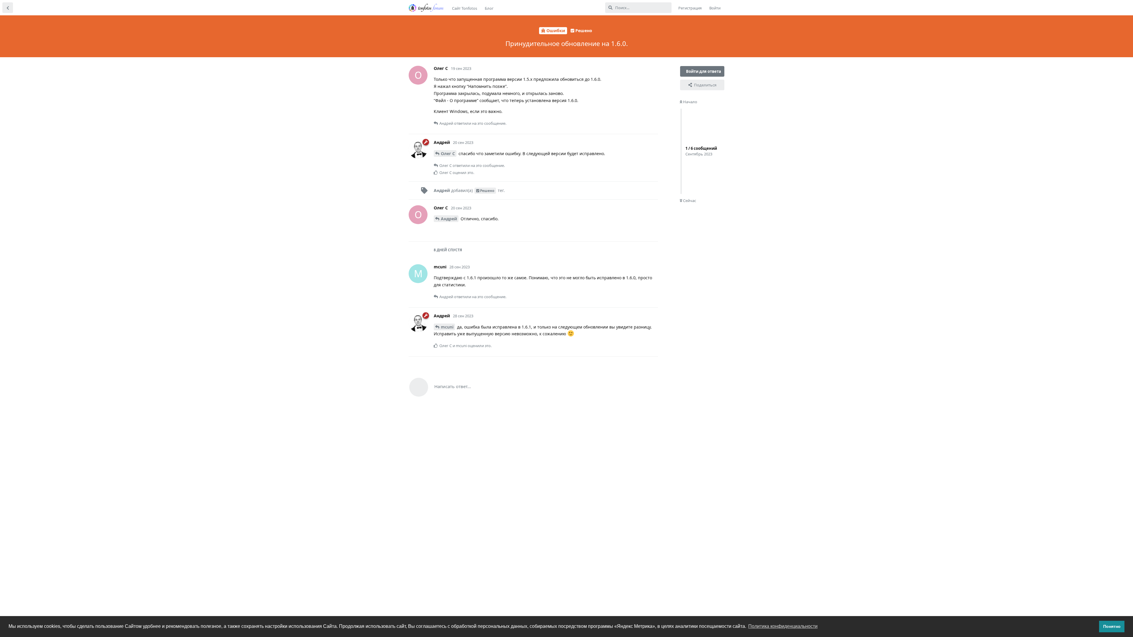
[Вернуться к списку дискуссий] (7, 7)
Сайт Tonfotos (464, 8)
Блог (489, 8)
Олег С (448, 153)
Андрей (449, 218)
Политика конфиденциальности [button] (783, 626)
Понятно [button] (1112, 626)
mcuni (447, 327)
